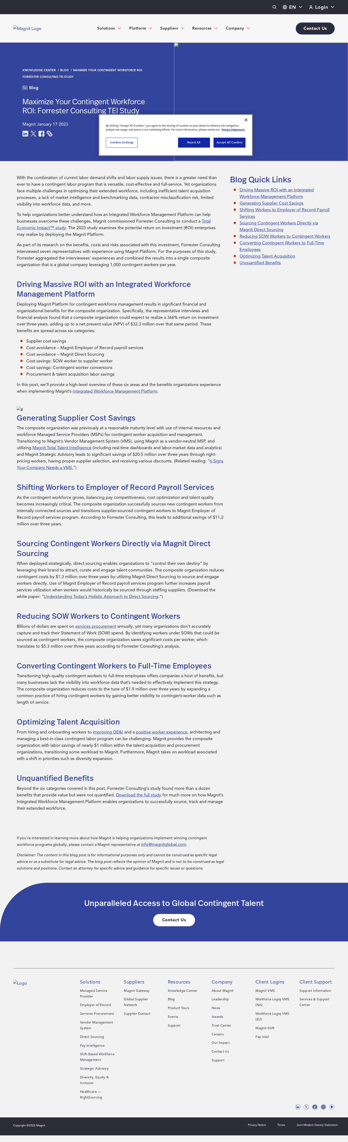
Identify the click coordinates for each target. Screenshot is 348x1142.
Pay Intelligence (92, 1046)
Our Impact (221, 1043)
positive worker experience (161, 732)
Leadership (220, 999)
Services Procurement (97, 1014)
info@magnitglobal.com (163, 844)
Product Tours (178, 1008)
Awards (217, 1017)
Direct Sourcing (92, 1037)
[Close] (246, 120)
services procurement (95, 626)
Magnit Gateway (136, 991)
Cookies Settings (122, 142)
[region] (176, 135)
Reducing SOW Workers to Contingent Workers (285, 236)
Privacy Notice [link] (257, 1125)
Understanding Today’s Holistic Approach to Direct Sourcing (101, 596)
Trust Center (221, 1025)
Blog (65, 70)
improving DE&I (108, 732)
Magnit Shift (264, 1028)
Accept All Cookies (229, 142)
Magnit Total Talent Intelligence (61, 447)
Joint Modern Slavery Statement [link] (317, 1125)
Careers (218, 1034)
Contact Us (220, 1052)
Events (173, 1017)
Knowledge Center (39, 70)
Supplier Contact (137, 1014)
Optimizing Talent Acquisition (267, 256)
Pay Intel (262, 1037)
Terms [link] (281, 1125)
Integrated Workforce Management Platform (115, 391)
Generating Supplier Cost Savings (271, 203)
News (216, 1008)
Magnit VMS (265, 991)
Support (174, 1025)
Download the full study (138, 795)
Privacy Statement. (233, 129)
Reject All (194, 142)
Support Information (315, 991)
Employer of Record (95, 1005)
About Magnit (222, 991)
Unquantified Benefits (260, 262)
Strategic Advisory (94, 1069)
